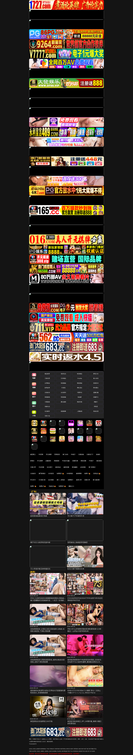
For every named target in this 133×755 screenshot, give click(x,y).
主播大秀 (33, 467)
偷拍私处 (58, 467)
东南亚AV (96, 383)
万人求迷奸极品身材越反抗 (40, 569)
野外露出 (95, 388)
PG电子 (73, 454)
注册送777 (90, 454)
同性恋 (96, 406)
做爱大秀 (79, 480)
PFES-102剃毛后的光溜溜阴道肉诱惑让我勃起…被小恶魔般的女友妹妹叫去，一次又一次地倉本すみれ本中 (48, 600)
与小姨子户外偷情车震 (75, 516)
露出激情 (63, 402)
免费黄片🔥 (62, 486)
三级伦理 (47, 378)
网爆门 (96, 402)
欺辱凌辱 (47, 388)
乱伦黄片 (49, 467)
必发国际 (83, 467)
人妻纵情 (79, 411)
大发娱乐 (33, 473)
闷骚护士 (95, 397)
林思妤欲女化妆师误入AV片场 (41, 721)
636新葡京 (70, 473)
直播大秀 (87, 480)
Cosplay (79, 378)
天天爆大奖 (42, 480)
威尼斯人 (33, 454)
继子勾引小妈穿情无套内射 (40, 542)
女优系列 (63, 392)
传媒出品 (47, 406)
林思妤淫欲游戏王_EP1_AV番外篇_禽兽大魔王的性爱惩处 (84, 722)
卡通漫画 (47, 402)
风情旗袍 (47, 397)
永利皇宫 (51, 473)
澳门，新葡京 (61, 480)
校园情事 (63, 411)
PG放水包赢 (66, 461)
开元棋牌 (49, 454)
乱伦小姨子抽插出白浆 (75, 569)
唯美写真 (79, 402)
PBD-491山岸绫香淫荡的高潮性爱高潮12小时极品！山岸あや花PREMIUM (84, 630)
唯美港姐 (79, 383)
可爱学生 (79, 392)
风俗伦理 (95, 411)
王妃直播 (41, 467)
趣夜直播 (66, 467)
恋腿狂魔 (95, 392)
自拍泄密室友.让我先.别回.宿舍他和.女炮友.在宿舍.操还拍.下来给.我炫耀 (47, 630)
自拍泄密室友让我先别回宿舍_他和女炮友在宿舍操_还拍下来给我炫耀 (47, 661)
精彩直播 (83, 461)
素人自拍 (95, 378)
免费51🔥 (87, 473)
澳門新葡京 (42, 473)
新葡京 (32, 461)
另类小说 (47, 416)
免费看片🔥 (60, 473)
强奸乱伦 (63, 374)
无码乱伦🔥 (96, 473)
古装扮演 (47, 392)
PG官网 (41, 454)
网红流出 (79, 388)
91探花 (63, 388)
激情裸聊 (79, 473)
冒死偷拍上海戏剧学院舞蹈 (77, 542)
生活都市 (47, 411)
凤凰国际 (56, 461)
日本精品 (63, 378)
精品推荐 (47, 374)
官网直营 (57, 454)
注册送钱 (81, 454)
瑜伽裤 (79, 397)
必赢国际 (48, 461)
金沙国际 (51, 480)
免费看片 (70, 480)
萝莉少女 (95, 374)
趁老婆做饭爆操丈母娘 (38, 516)
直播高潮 (75, 461)
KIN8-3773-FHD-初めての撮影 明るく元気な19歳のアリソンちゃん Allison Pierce (84, 691)
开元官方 (33, 480)
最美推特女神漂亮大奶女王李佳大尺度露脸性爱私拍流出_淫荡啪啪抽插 (48, 691)
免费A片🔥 (42, 486)
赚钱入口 (71, 486)
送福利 (98, 454)
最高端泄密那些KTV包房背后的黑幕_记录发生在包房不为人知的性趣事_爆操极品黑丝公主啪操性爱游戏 (84, 662)
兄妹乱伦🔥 (52, 486)
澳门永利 (65, 454)
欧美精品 (79, 374)
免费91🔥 (33, 486)
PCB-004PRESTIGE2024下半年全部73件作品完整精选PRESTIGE (85, 599)
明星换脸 (63, 397)
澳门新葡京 (92, 467)
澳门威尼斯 (96, 480)
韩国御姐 (63, 383)
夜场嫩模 (75, 467)
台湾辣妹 (47, 383)
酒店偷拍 (99, 461)
